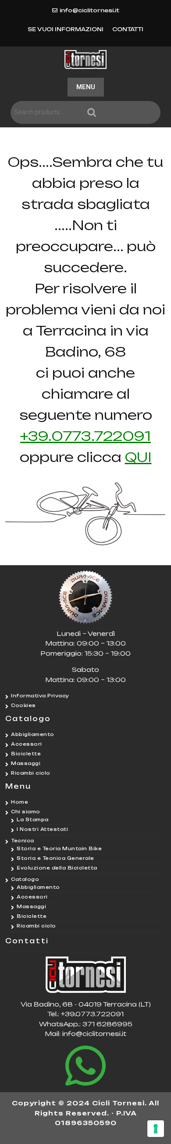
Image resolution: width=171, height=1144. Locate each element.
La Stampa (33, 819)
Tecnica (22, 840)
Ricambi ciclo (30, 773)
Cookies (23, 705)
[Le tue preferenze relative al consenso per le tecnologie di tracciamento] (155, 1128)
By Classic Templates (85, 1133)
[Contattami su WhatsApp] (85, 1066)
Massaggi (25, 763)
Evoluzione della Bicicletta (57, 867)
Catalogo (25, 879)
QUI (138, 457)
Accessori (26, 744)
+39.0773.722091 (85, 436)
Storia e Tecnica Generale (55, 858)
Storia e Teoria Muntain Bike (59, 848)
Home (19, 802)
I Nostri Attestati (42, 829)
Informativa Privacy (40, 695)
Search (122, 112)
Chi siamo (25, 811)
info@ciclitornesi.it (89, 10)
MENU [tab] (85, 87)
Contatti (127, 29)
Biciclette (26, 753)
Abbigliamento (32, 734)
